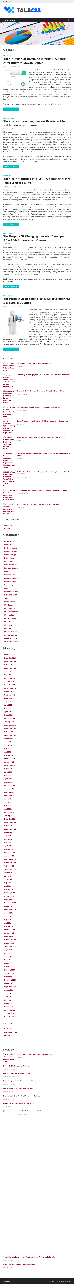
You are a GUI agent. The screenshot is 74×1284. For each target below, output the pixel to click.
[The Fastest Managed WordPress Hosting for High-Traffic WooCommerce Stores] (9, 454)
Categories (8, 525)
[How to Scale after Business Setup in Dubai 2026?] (9, 363)
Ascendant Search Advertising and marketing (20, 1264)
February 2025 (9, 678)
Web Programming (11, 618)
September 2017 (10, 946)
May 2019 (7, 883)
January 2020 (9, 856)
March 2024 (8, 715)
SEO (6, 598)
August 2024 (8, 698)
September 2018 (10, 909)
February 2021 (9, 812)
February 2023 (9, 759)
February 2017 (9, 970)
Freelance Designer (11, 568)
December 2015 (10, 1017)
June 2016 (8, 997)
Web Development (11, 612)
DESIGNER (8, 561)
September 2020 (10, 829)
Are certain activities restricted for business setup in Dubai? (38, 504)
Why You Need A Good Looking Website (18, 1088)
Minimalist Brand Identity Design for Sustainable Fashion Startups (41, 437)
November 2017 (10, 940)
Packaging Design (8, 118)
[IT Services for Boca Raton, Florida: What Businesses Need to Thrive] (9, 491)
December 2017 (10, 936)
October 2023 (9, 732)
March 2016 (8, 1007)
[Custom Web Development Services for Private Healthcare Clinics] (9, 391)
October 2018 (9, 906)
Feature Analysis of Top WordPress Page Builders (21, 1096)
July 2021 (7, 799)
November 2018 (10, 903)
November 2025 (10, 661)
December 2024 (10, 685)
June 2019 (8, 879)
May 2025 (7, 675)
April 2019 (8, 886)
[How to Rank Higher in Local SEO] (9, 1111)
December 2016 (10, 976)
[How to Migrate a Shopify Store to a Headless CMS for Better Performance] (9, 375)
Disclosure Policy (10, 1032)
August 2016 (8, 990)
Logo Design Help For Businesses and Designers (21, 1081)
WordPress (59, 1281)
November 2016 (10, 980)
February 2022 (9, 785)
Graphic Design (10, 575)
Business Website (10, 548)
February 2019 (9, 893)
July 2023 (7, 742)
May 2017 (7, 960)
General (7, 571)
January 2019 (9, 896)
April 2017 (8, 963)
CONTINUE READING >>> (10, 109)
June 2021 (8, 802)
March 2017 (8, 966)
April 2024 (8, 712)
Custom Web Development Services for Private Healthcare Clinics (41, 391)
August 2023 (8, 738)
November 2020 (10, 822)
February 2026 (9, 655)
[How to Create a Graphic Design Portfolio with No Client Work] (9, 407)
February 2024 (9, 718)
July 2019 (7, 876)
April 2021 (8, 809)
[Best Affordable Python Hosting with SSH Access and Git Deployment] (9, 421)
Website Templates (8, 295)
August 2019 (8, 873)
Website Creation (10, 632)
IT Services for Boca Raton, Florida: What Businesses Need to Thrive (42, 490)
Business (7, 544)
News (6, 588)
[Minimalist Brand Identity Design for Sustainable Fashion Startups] (9, 437)
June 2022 (8, 772)
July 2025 (7, 671)
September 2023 (10, 735)
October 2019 (9, 866)
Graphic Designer (10, 581)
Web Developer (7, 175)
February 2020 (9, 852)
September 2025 (10, 668)
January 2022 (9, 789)
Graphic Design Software (13, 578)
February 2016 (9, 1010)
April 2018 (8, 923)
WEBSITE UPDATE (11, 642)
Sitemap (7, 1035)
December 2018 (10, 899)
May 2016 (7, 1000)
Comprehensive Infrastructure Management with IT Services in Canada (29, 1257)
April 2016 (8, 1003)
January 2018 (9, 933)
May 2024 (7, 708)
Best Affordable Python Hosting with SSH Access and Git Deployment (42, 421)
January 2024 (9, 722)
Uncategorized (9, 601)
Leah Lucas (17, 66)
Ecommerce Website (11, 565)
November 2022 (10, 765)
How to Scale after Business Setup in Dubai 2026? (35, 363)
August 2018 (8, 913)
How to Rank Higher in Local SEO (29, 1111)
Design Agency (9, 558)
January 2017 (9, 973)
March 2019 (8, 889)
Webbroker (8, 625)
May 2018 (7, 919)
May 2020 (7, 842)
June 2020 (8, 839)
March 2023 (8, 755)
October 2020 (9, 826)
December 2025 (10, 658)
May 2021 (7, 805)
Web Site (7, 622)
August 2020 (8, 832)
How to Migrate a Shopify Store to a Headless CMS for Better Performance (44, 375)
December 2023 (10, 725)
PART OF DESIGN (10, 595)
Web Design (8, 605)
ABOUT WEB (9, 541)
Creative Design (10, 555)
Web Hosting (9, 615)
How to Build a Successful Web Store (16, 1066)
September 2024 (10, 695)
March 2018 (8, 926)
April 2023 (8, 752)
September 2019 (10, 869)
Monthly (7, 528)
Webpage (7, 628)
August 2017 (8, 950)
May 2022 (7, 775)
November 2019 (10, 862)
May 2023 (7, 748)
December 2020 (10, 819)
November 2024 (10, 688)
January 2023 (9, 762)
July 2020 (7, 836)
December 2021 (10, 792)
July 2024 (7, 702)
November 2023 (10, 728)
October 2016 (9, 983)
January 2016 (9, 1013)
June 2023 (8, 745)
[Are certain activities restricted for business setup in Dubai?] (9, 504)
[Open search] (68, 20)
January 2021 (9, 816)
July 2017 (7, 953)
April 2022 (8, 779)
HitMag (68, 1281)
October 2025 (9, 665)
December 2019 (10, 859)
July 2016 (7, 993)
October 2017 (9, 943)
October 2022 (9, 769)
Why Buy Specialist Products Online (16, 1073)
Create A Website (8, 233)
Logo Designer (7, 55)
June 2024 (8, 705)
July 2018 (7, 916)
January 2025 (9, 681)
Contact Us (8, 1029)
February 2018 (9, 930)
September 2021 (10, 795)
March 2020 (8, 849)
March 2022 (8, 782)
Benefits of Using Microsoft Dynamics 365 (18, 1103)
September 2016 (10, 987)
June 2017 (8, 956)
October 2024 (9, 691)
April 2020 (8, 846)
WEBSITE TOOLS (10, 638)
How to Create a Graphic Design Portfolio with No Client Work (39, 407)
